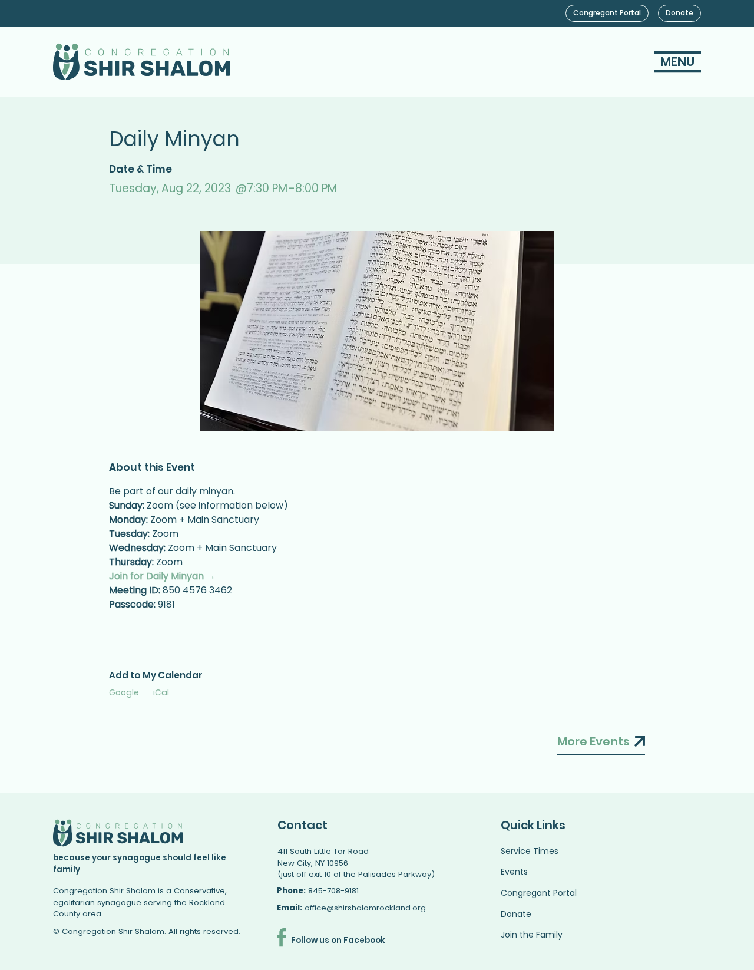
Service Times (529, 851)
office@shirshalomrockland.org (365, 907)
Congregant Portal (539, 893)
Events (514, 871)
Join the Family (532, 935)
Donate (516, 914)
